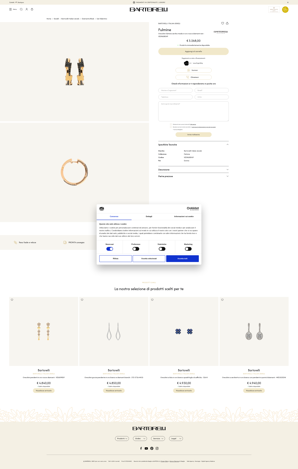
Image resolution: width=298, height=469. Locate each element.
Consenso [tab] (114, 216)
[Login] (26, 9)
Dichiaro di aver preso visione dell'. (184, 124)
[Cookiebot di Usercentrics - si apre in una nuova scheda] (188, 209)
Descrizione (163, 169)
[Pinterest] (151, 448)
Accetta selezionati (149, 259)
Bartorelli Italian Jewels (70, 18)
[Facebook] (141, 448)
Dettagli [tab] (149, 216)
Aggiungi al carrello (193, 51)
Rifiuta (115, 259)
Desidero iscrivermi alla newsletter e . (194, 127)
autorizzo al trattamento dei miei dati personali (204, 127)
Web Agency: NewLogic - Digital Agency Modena (201, 461)
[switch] (136, 249)
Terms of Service (174, 461)
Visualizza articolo (44, 390)
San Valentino (102, 18)
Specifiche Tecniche (167, 144)
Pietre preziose (165, 176)
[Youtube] (146, 448)
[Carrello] (32, 9)
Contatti (11, 2)
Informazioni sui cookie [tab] (183, 216)
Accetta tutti (182, 259)
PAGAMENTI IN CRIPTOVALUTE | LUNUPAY (150, 2)
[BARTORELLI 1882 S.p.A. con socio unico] (149, 9)
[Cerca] (21, 9)
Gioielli (56, 18)
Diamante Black (88, 18)
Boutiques (21, 2)
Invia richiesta (193, 134)
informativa (193, 124)
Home (49, 18)
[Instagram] (157, 448)
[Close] (288, 2)
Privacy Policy (164, 461)
